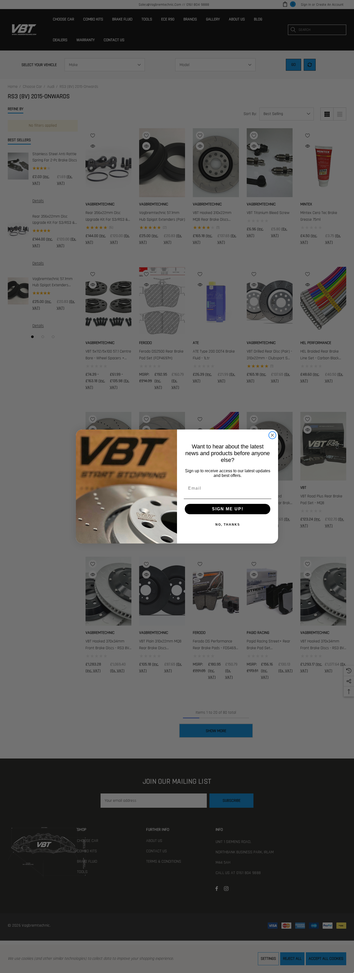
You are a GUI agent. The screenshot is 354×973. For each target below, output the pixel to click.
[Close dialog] (272, 435)
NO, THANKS (227, 524)
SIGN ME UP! (227, 509)
